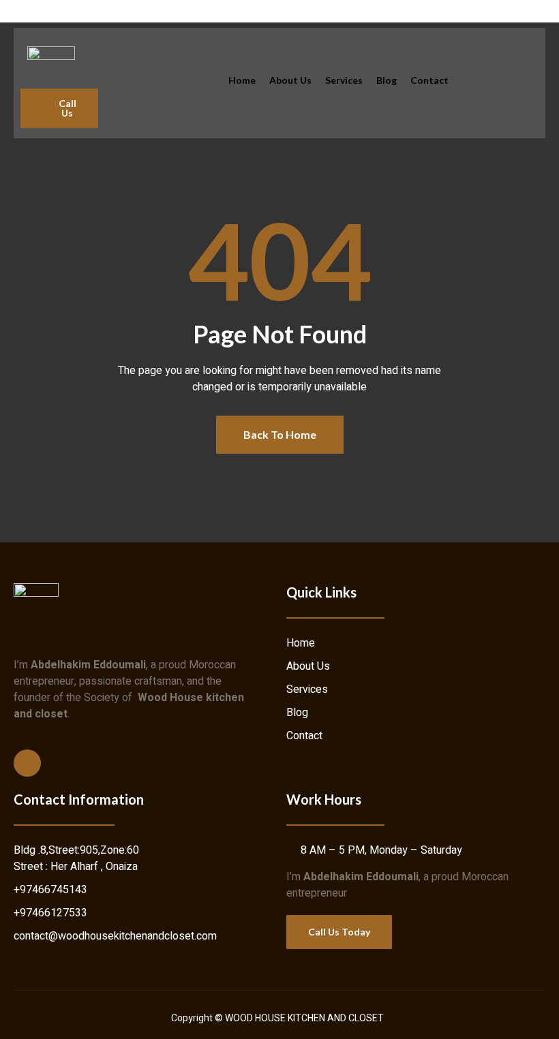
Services (344, 80)
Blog (386, 80)
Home (242, 80)
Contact (429, 80)
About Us (290, 80)
